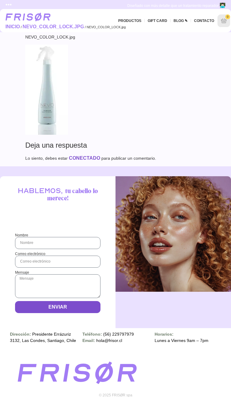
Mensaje (22, 272)
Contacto (204, 21)
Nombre (21, 235)
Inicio (12, 26)
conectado (84, 158)
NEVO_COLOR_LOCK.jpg (53, 26)
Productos (129, 21)
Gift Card (157, 21)
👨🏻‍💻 (223, 5)
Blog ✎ (181, 21)
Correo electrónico (30, 254)
